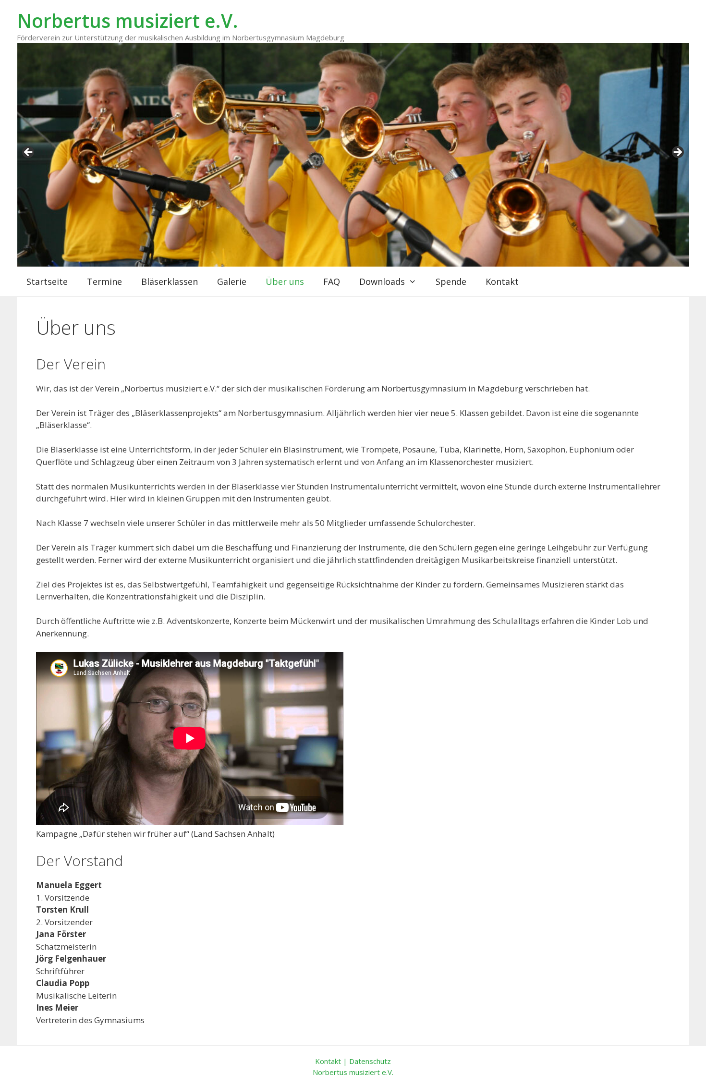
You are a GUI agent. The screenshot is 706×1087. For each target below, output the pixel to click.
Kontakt (502, 281)
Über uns (285, 281)
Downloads (382, 281)
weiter (677, 153)
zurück (29, 153)
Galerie (231, 281)
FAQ (331, 281)
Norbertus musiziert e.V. (127, 20)
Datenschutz (370, 1061)
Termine (104, 281)
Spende (451, 281)
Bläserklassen (169, 281)
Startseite (47, 281)
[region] (353, 155)
